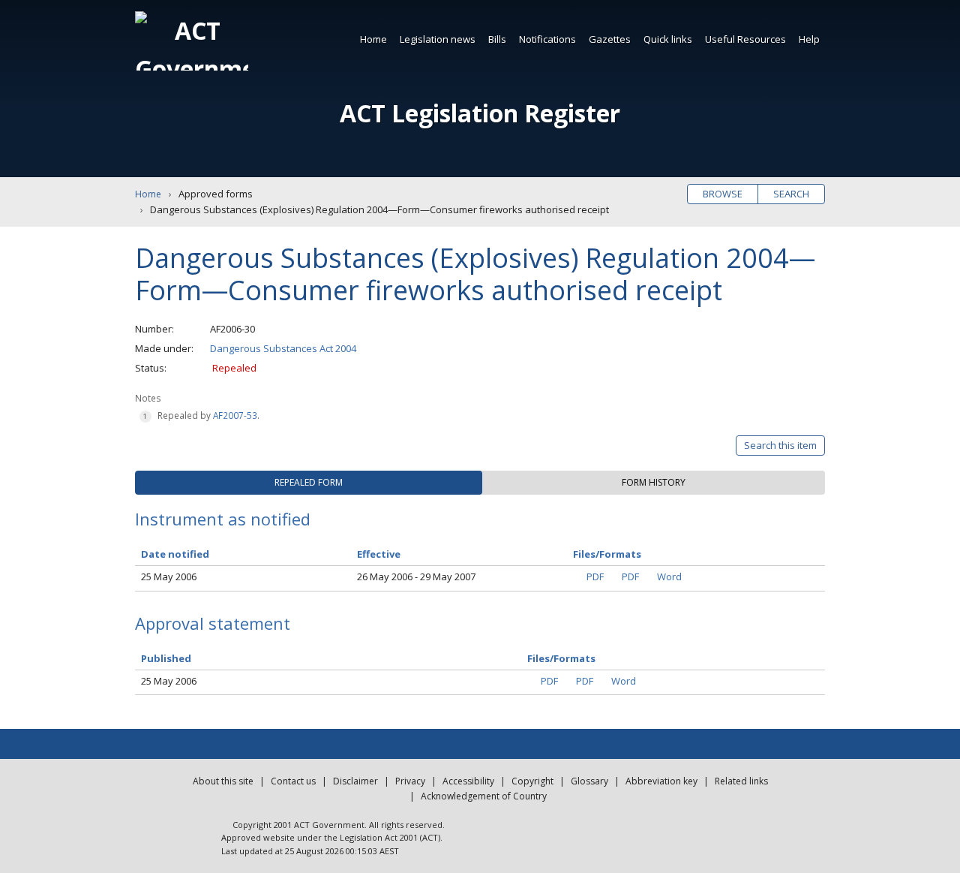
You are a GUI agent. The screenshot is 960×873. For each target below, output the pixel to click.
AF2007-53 (235, 415)
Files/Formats (561, 658)
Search (791, 193)
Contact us (293, 781)
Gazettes (610, 39)
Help (809, 39)
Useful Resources (745, 39)
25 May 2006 (168, 576)
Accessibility (468, 781)
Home (373, 39)
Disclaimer (355, 781)
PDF (595, 576)
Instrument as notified (222, 518)
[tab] (308, 483)
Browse (722, 193)
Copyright (533, 781)
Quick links (668, 39)
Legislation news (438, 39)
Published (166, 658)
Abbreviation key (662, 781)
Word (669, 576)
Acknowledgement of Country (484, 796)
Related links (741, 781)
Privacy (410, 781)
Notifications (547, 39)
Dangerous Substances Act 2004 (283, 348)
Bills (497, 39)
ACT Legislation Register (480, 113)
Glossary (589, 781)
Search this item (780, 445)
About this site (223, 781)
